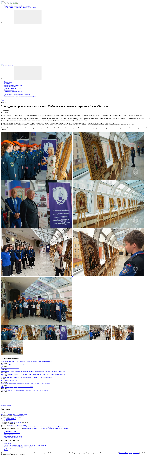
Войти (6, 450)
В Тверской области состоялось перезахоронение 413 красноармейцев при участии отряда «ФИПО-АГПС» (33, 374)
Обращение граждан (10, 431)
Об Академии (8, 82)
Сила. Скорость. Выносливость (10, 368)
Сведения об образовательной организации (17, 6)
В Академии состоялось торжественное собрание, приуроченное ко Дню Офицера (25, 383)
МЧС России (8, 443)
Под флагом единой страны (9, 380)
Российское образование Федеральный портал (18, 446)
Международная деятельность (13, 91)
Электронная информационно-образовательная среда (20, 7)
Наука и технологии (10, 86)
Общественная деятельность (12, 88)
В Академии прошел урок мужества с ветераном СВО (17, 387)
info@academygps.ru (18, 415)
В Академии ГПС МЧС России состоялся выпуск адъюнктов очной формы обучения (26, 361)
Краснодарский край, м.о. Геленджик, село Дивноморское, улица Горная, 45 (46, 428)
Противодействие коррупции (13, 436)
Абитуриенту (8, 83)
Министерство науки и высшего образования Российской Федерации (25, 445)
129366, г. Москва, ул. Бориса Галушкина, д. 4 (14, 414)
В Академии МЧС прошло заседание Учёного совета (16, 365)
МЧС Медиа (8, 448)
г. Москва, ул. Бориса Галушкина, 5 (18, 425)
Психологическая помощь (12, 433)
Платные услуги (9, 90)
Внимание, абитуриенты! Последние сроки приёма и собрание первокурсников (24, 390)
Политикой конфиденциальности (129, 453)
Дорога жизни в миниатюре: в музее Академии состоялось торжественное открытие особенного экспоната (33, 371)
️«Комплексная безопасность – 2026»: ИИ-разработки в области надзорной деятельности (27, 377)
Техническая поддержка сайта (13, 437)
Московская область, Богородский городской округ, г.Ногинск (45, 427)
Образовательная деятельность (13, 85)
